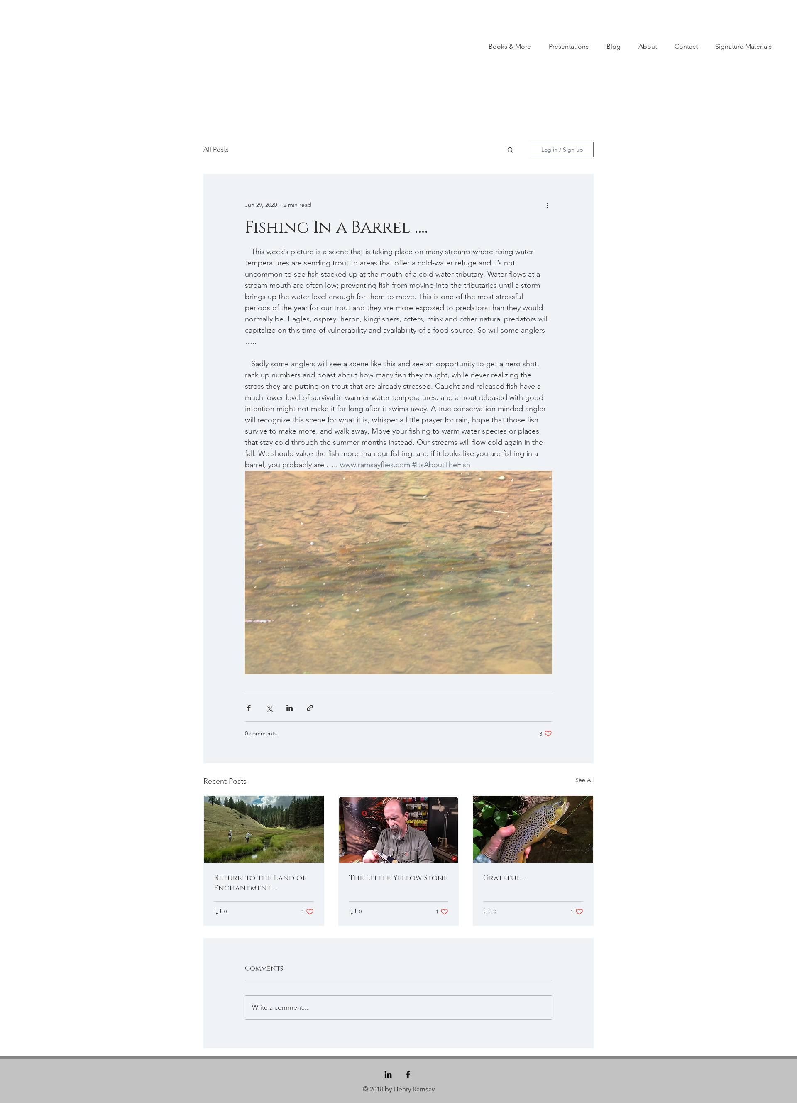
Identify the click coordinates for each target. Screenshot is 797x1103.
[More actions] (547, 205)
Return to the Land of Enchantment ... (260, 883)
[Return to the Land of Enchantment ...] (264, 829)
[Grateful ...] (533, 829)
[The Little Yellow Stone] (399, 829)
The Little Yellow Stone (398, 878)
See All (584, 780)
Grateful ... (504, 878)
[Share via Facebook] (249, 708)
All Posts (216, 149)
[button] (510, 149)
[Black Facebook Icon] (408, 1074)
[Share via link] (310, 708)
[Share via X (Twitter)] (269, 708)
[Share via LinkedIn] (289, 708)
